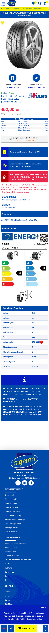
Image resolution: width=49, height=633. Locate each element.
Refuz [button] (43, 608)
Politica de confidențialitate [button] (31, 619)
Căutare (7, 8)
